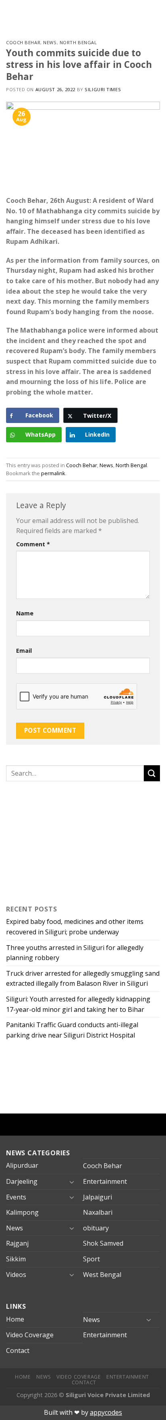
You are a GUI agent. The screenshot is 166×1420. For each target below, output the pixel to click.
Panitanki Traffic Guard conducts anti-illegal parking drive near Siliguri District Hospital (72, 1030)
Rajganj (17, 1243)
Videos (16, 1274)
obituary (96, 1228)
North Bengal (78, 42)
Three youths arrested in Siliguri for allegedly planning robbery (74, 952)
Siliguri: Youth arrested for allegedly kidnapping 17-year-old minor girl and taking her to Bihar (78, 1004)
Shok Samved (103, 1243)
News (49, 42)
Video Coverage (30, 1334)
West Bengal (102, 1274)
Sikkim (16, 1259)
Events (16, 1197)
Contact (17, 1350)
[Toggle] (71, 1182)
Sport (91, 1259)
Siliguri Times (103, 89)
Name (24, 613)
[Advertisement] (56, 841)
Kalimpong (22, 1212)
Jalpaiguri (97, 1197)
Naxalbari (97, 1212)
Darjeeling (21, 1181)
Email (24, 650)
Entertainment (105, 1181)
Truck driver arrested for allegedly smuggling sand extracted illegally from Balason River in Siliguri (83, 978)
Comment (33, 544)
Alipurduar (22, 1165)
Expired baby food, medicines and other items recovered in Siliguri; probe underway (74, 926)
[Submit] (152, 773)
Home (15, 1319)
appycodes (106, 1412)
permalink (53, 473)
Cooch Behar (23, 42)
